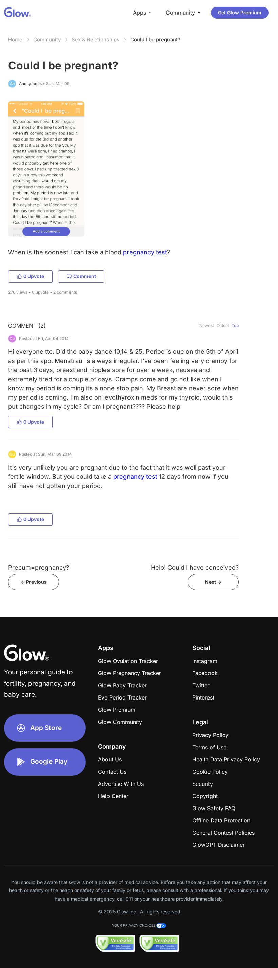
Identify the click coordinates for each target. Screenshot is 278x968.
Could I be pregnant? (155, 39)
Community (47, 39)
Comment (84, 276)
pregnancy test (145, 252)
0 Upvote (33, 276)
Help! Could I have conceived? (195, 567)
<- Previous (34, 582)
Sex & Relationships (95, 39)
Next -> (213, 582)
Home (15, 39)
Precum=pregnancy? (38, 567)
